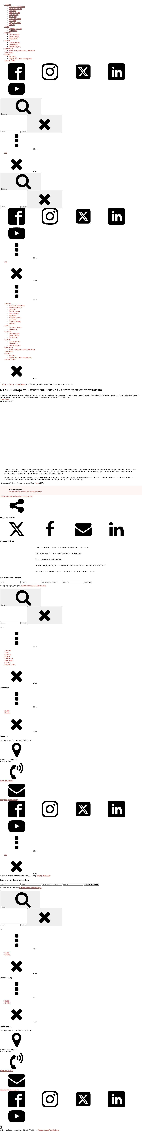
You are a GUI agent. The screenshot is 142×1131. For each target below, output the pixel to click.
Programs (7, 331)
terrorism (23, 496)
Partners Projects (15, 345)
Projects (7, 339)
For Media (12, 355)
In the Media (8, 351)
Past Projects (13, 343)
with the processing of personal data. (33, 586)
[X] (16, 537)
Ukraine (30, 496)
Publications (8, 347)
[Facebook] (50, 537)
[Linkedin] (116, 537)
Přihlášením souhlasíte (22, 888)
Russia (17, 496)
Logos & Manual (15, 321)
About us (7, 303)
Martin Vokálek (15, 490)
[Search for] (10, 132)
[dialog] (71, 86)
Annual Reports (14, 311)
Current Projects (14, 341)
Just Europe (13, 337)
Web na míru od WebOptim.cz (48, 1130)
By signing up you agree (24, 586)
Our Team (12, 309)
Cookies (7, 713)
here (37, 483)
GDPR (6, 711)
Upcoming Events (15, 327)
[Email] (83, 537)
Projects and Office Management (20, 357)
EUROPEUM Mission (17, 305)
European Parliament (7, 496)
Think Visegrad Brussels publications (22, 349)
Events (6, 325)
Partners (12, 323)
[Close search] (44, 124)
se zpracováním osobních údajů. (30, 888)
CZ (5, 153)
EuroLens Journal (15, 317)
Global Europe (14, 333)
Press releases (13, 313)
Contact (7, 353)
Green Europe (14, 335)
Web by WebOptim (43, 876)
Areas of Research (15, 307)
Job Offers (12, 319)
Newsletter (12, 315)
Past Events (13, 329)
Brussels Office (9, 359)
